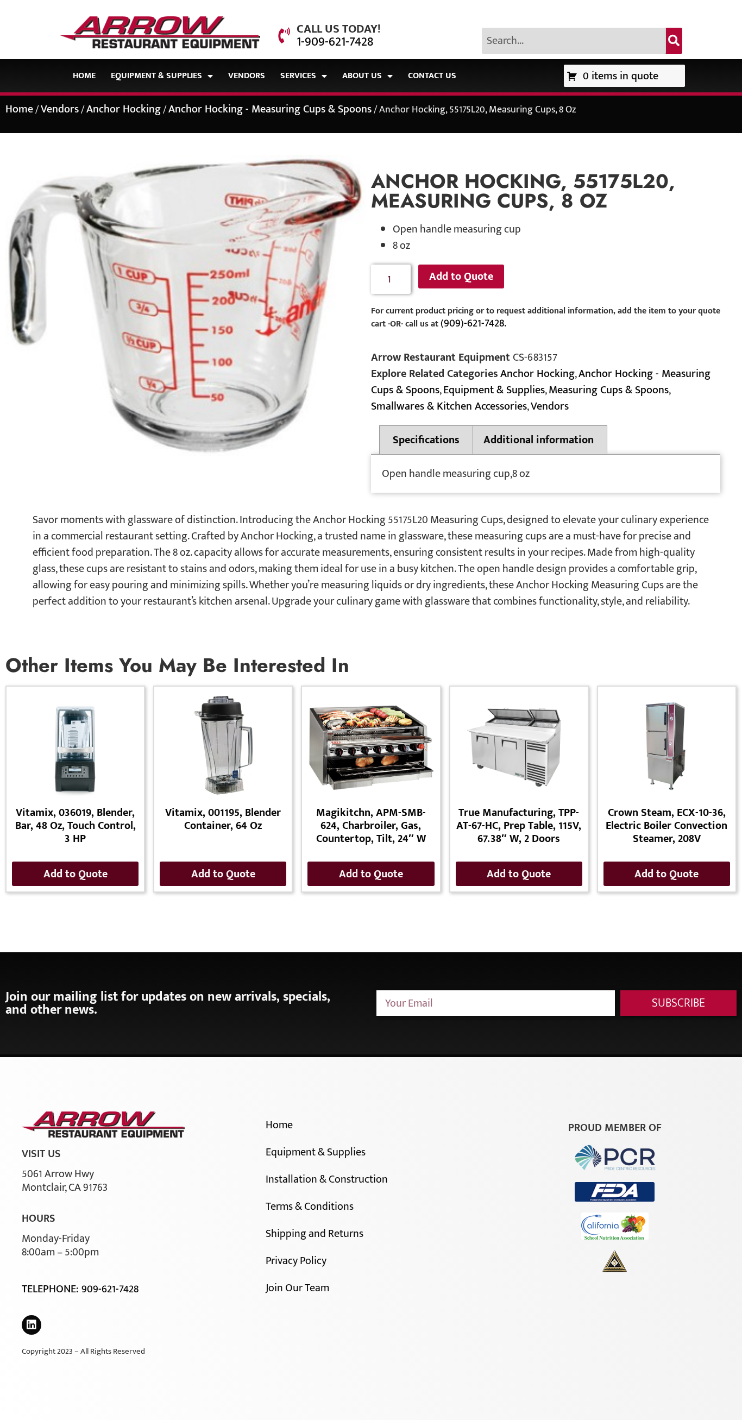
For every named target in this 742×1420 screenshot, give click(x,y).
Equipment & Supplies (156, 75)
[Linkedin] (31, 1325)
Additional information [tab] (538, 440)
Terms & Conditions (310, 1206)
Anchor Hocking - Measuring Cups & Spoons (270, 109)
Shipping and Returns (314, 1233)
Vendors (246, 75)
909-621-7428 (110, 1289)
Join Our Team (297, 1288)
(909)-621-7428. (473, 323)
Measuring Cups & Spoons (609, 390)
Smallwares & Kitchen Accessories (449, 406)
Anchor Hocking (123, 109)
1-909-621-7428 (335, 42)
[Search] (674, 41)
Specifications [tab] (426, 440)
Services (298, 75)
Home (84, 75)
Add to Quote (461, 276)
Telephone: (51, 1289)
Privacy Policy (296, 1261)
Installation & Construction (327, 1179)
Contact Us (432, 75)
